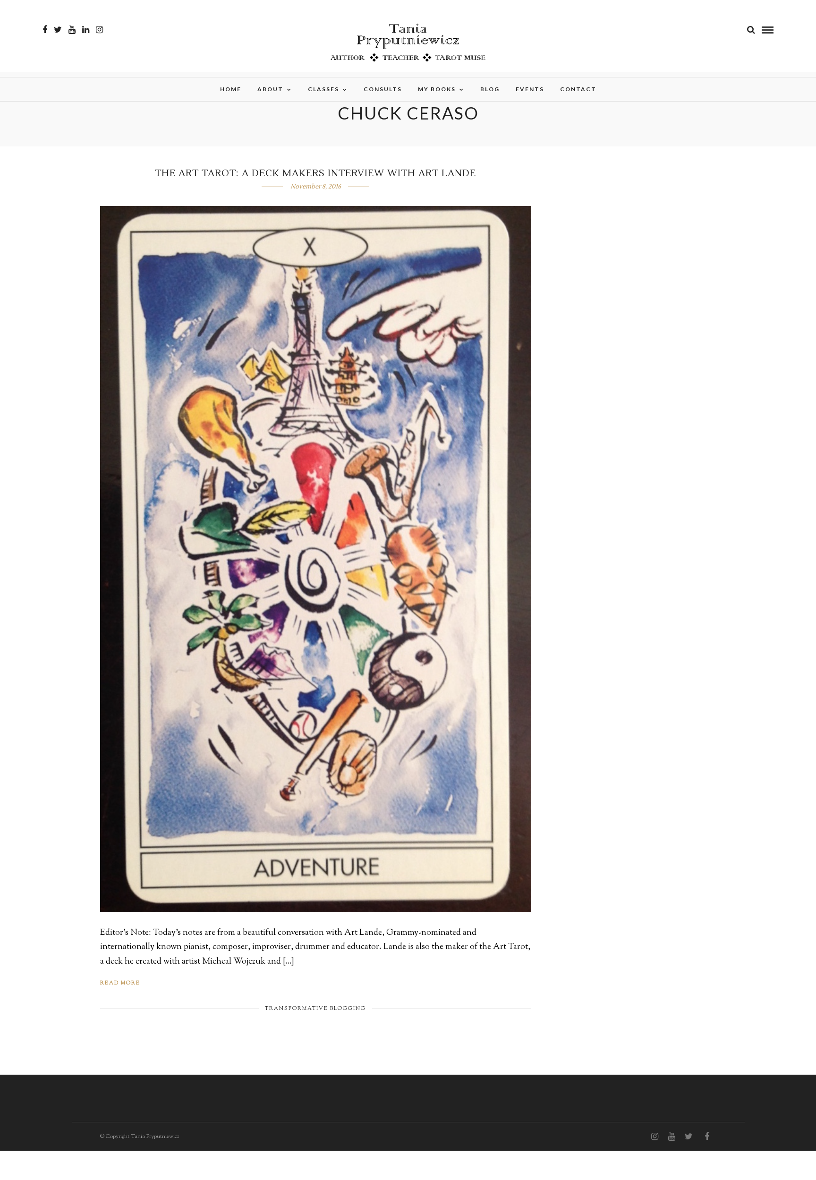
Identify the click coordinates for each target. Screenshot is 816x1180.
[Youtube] (72, 30)
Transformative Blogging (315, 1008)
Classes (323, 89)
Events (530, 89)
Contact (578, 89)
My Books (437, 89)
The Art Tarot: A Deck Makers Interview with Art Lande (315, 173)
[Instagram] (99, 30)
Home (230, 89)
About (270, 89)
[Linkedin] (85, 30)
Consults (383, 89)
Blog (490, 89)
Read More (120, 983)
